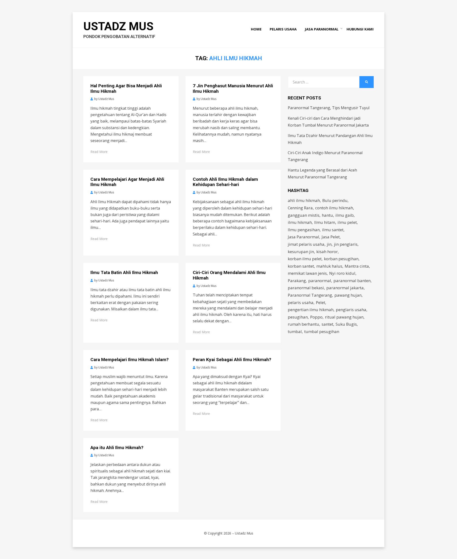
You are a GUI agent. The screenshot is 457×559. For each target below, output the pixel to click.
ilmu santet (332, 229)
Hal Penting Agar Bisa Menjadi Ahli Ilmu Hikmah (126, 88)
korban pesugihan (341, 258)
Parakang (297, 280)
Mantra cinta (357, 266)
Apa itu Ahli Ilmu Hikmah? (116, 447)
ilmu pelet (347, 222)
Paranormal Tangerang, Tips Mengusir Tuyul (328, 107)
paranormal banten (352, 280)
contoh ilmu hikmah (334, 208)
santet (327, 324)
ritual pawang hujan (344, 317)
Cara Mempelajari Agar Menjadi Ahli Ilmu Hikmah (127, 182)
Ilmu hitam (324, 222)
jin (329, 244)
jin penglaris (346, 244)
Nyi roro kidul (342, 273)
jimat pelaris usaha (306, 244)
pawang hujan (348, 295)
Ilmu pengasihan (304, 229)
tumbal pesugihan (321, 331)
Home (256, 29)
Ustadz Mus (118, 26)
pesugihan (298, 317)
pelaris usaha (300, 302)
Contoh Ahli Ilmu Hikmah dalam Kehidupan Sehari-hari (225, 182)
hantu (327, 215)
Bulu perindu (335, 200)
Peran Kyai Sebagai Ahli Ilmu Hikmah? (232, 359)
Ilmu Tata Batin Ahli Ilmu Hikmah (124, 272)
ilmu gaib (344, 215)
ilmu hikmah (300, 222)
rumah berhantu (303, 324)
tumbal (295, 331)
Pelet (320, 302)
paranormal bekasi (306, 287)
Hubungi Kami (360, 29)
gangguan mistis (303, 215)
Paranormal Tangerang (310, 295)
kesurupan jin (301, 251)
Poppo (316, 317)
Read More (99, 151)
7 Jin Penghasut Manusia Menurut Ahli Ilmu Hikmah (233, 88)
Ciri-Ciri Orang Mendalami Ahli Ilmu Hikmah (229, 275)
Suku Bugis (346, 324)
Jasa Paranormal (321, 29)
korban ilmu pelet (305, 258)
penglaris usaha (351, 309)
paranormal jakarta (345, 287)
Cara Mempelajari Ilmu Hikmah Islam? (129, 359)
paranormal (319, 280)
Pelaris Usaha (283, 29)
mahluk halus (329, 266)
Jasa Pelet (331, 237)
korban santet (301, 266)
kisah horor (327, 251)
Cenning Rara (300, 208)
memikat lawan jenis (307, 273)
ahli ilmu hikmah (304, 200)
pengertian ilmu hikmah (310, 309)
